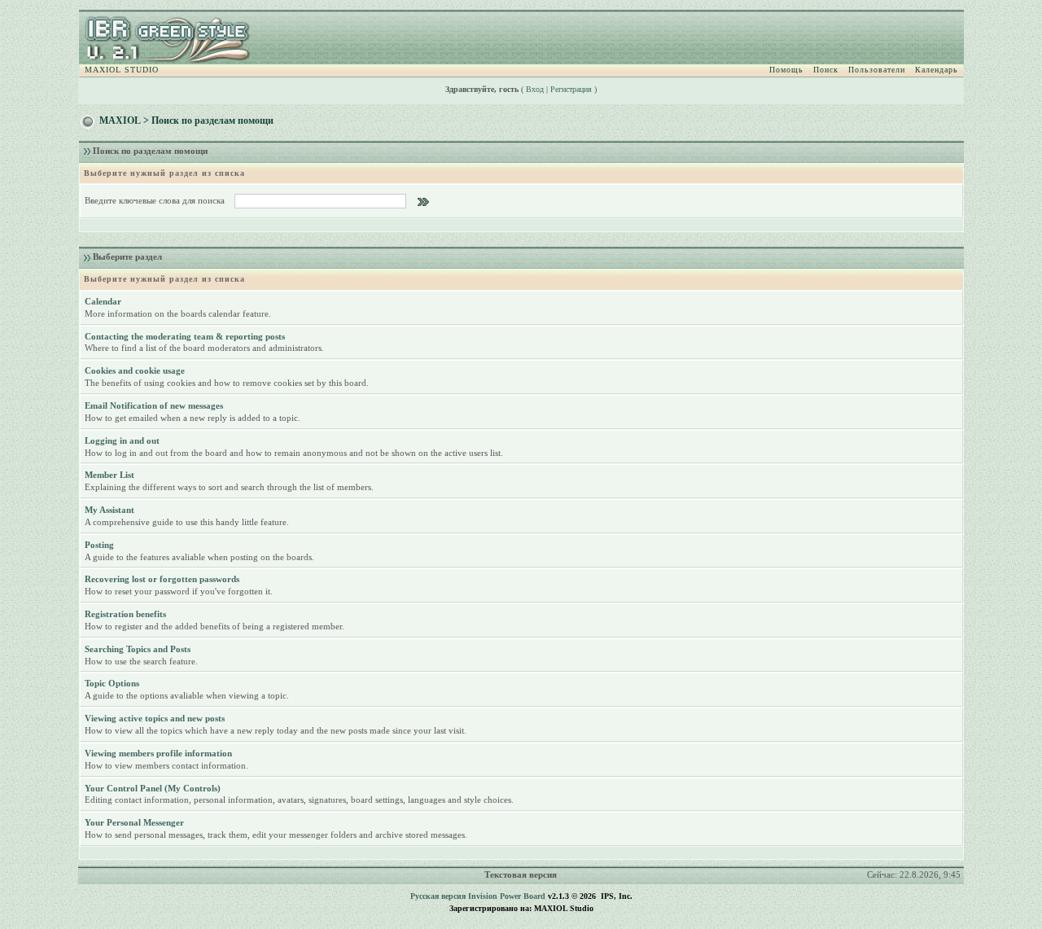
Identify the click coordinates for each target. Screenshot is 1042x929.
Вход (535, 89)
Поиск (825, 69)
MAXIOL (120, 120)
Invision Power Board (506, 896)
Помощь (786, 69)
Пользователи (876, 69)
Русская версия (438, 896)
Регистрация (571, 89)
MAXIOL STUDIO (122, 69)
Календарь (936, 69)
